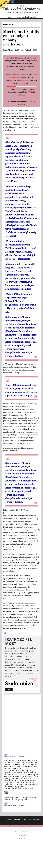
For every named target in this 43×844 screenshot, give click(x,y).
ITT (20, 89)
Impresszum (21, 828)
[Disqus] (21, 723)
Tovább (9, 689)
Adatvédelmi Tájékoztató (21, 831)
